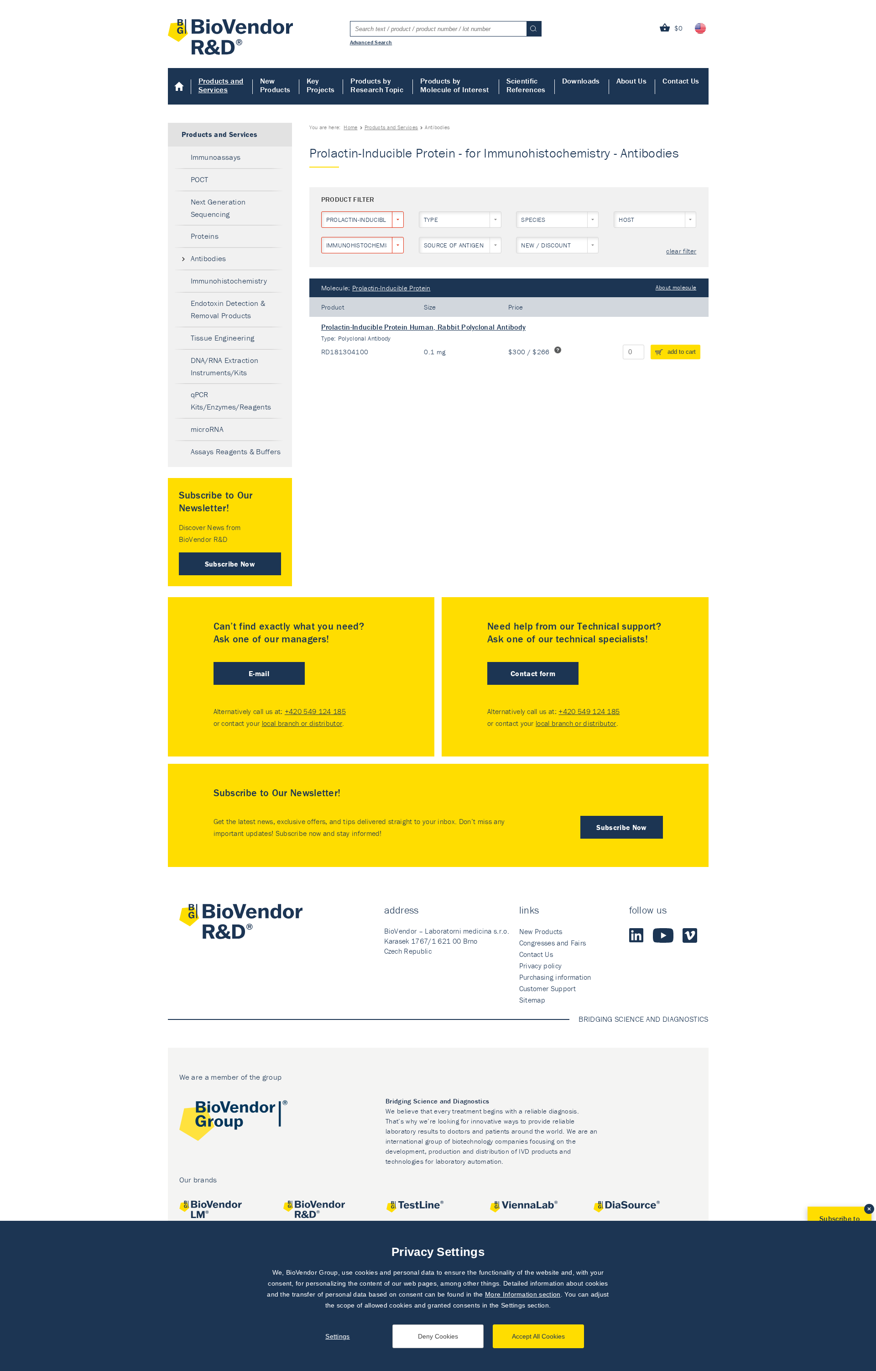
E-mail (259, 673)
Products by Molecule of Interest (454, 85)
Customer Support (547, 988)
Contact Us (680, 81)
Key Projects (321, 85)
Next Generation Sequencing (218, 208)
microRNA (207, 429)
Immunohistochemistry (229, 281)
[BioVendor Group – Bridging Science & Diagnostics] (233, 1122)
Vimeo (690, 935)
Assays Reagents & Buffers (236, 451)
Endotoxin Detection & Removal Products (228, 309)
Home (179, 86)
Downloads (581, 81)
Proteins (205, 236)
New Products (275, 85)
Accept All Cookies (538, 1336)
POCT (200, 179)
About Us (631, 81)
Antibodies (208, 258)
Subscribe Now (230, 563)
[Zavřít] (869, 1209)
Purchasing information (555, 977)
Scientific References (526, 85)
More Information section (523, 1294)
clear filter (681, 251)
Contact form (533, 673)
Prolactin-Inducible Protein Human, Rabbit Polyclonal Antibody (423, 326)
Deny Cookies (438, 1336)
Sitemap (532, 999)
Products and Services (221, 85)
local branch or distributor (302, 723)
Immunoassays (216, 157)
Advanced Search (371, 42)
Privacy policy (540, 965)
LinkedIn (636, 935)
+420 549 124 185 (315, 711)
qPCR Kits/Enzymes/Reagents (231, 400)
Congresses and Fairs (552, 942)
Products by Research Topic (376, 85)
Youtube (663, 935)
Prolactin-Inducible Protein (391, 288)
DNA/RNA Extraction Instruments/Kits (225, 366)
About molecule (676, 287)
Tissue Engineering (223, 338)
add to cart (681, 351)
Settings (337, 1336)
